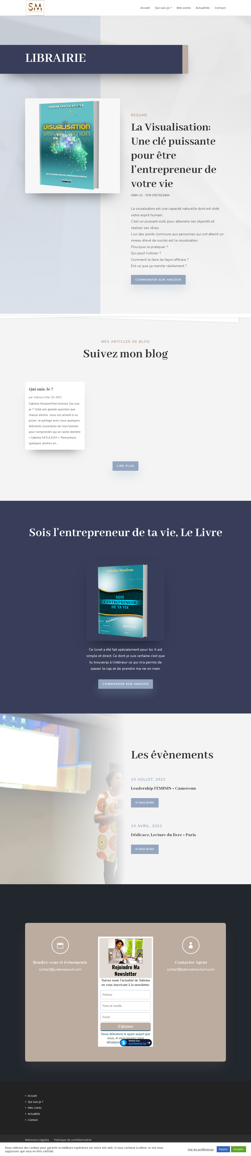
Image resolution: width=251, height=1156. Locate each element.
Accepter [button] (238, 1149)
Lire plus (125, 466)
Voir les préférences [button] (201, 1149)
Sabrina (38, 397)
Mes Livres (184, 8)
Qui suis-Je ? (163, 8)
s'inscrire (144, 849)
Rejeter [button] (223, 1149)
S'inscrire (144, 803)
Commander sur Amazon (158, 280)
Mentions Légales (37, 1140)
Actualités (203, 8)
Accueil (145, 8)
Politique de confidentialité (72, 1140)
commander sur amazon (126, 684)
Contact (220, 8)
